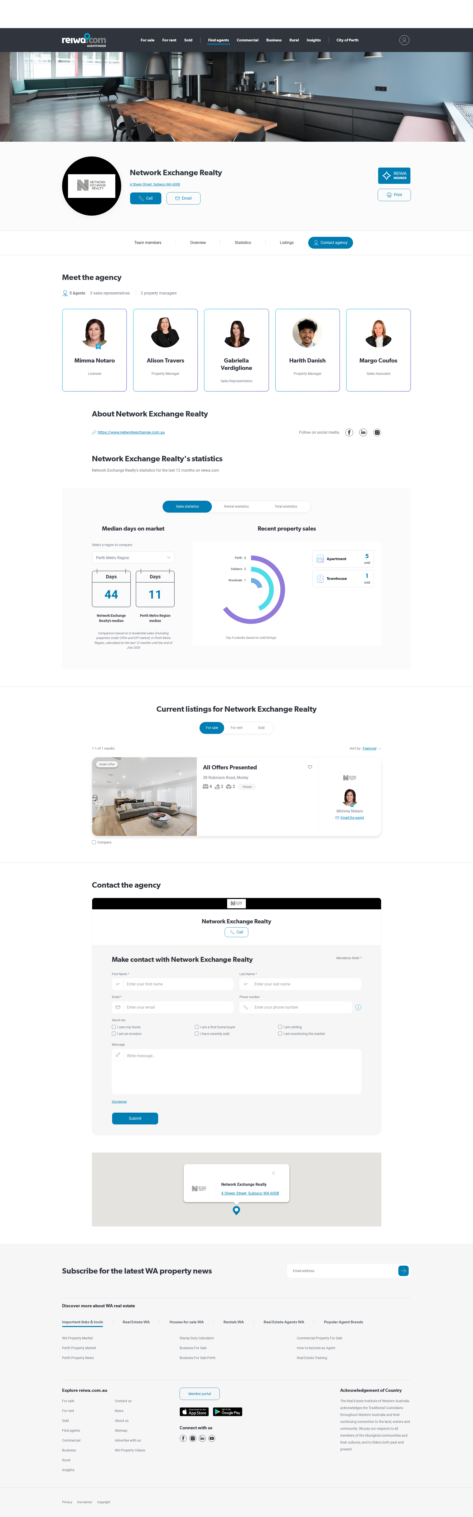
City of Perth (347, 40)
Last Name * (248, 974)
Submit (135, 1118)
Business (274, 40)
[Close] (273, 1174)
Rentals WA (233, 1322)
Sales (187, 506)
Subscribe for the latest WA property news (137, 1270)
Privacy (67, 1502)
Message (118, 1044)
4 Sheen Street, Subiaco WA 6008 (155, 184)
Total (286, 506)
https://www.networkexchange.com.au (131, 432)
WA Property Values (130, 1450)
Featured (369, 748)
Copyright (103, 1502)
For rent (169, 40)
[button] (236, 1210)
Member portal (199, 1394)
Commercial (247, 40)
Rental (236, 506)
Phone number (249, 997)
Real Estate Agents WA (284, 1322)
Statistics (243, 242)
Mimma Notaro (350, 811)
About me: (119, 1020)
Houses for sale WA (186, 1322)
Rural (294, 40)
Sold (188, 40)
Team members (147, 242)
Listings (287, 242)
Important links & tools (82, 1322)
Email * (117, 997)
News (119, 1411)
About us (122, 1421)
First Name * (120, 974)
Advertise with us (128, 1440)
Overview (198, 242)
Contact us (123, 1401)
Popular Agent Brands (343, 1322)
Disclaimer (84, 1502)
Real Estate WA (136, 1322)
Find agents (218, 40)
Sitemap (121, 1430)
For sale (147, 40)
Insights (314, 40)
